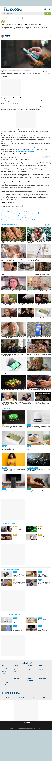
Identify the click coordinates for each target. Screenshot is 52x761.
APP (3, 424)
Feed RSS (7, 697)
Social (3, 681)
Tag (33, 697)
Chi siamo (13, 726)
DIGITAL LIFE (29, 665)
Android (15, 668)
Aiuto (40, 726)
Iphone (3, 202)
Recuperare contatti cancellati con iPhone (33, 83)
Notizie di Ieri (4, 669)
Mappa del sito (21, 697)
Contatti (44, 697)
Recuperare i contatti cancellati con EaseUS (33, 85)
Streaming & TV (5, 682)
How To (40, 668)
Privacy (22, 726)
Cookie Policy (27, 726)
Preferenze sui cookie (34, 726)
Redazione (16, 678)
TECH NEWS (4, 446)
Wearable (29, 668)
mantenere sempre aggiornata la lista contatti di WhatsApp (32, 148)
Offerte (3, 675)
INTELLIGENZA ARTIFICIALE (32, 467)
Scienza (3, 673)
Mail (45, 10)
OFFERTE (28, 424)
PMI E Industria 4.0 (43, 678)
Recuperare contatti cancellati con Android (33, 81)
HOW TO (5, 20)
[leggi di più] (50, 36)
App (15, 671)
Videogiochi (4, 684)
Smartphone (10, 202)
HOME (2, 20)
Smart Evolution (30, 669)
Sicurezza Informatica (30, 679)
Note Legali (18, 726)
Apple (15, 669)
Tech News (4, 671)
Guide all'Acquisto (43, 669)
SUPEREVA (26, 725)
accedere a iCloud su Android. (35, 179)
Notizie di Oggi (5, 668)
